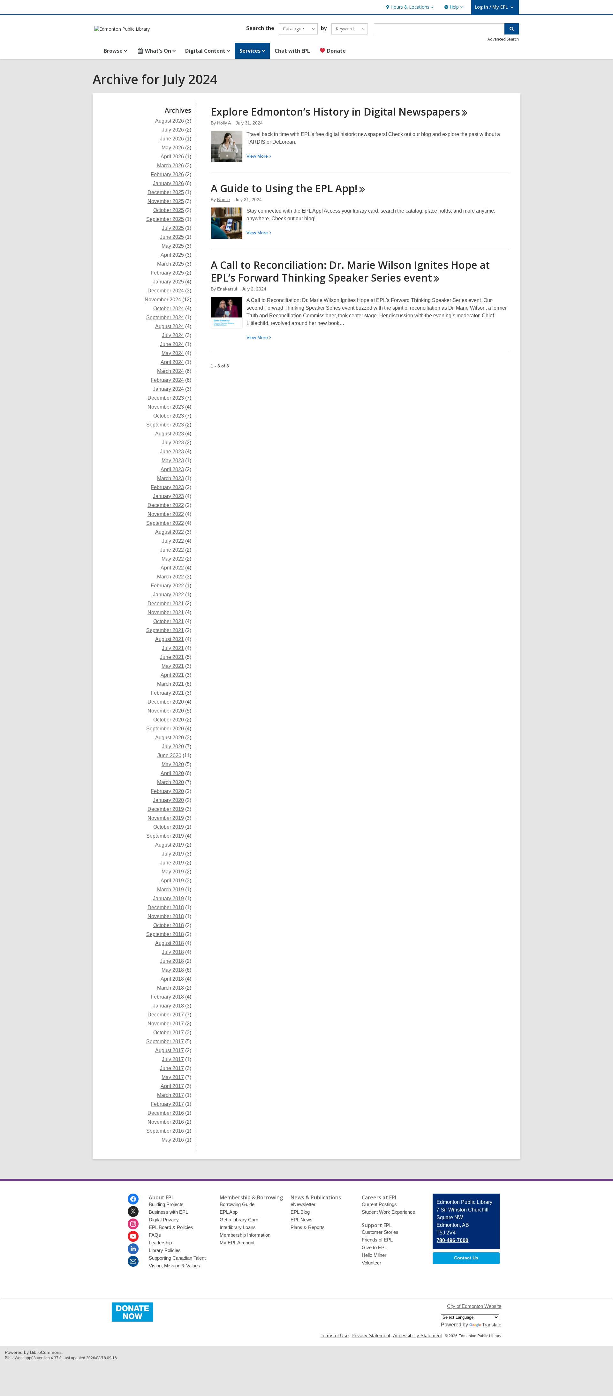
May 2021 (173, 666)
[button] (409, 7)
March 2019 (170, 889)
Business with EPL (168, 1212)
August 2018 (169, 943)
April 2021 (172, 675)
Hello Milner (374, 1255)
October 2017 (168, 1032)
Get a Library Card (239, 1219)
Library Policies (165, 1250)
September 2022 (165, 523)
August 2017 (169, 1050)
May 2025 (173, 246)
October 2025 (168, 210)
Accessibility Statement (417, 1335)
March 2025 (170, 264)
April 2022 (172, 567)
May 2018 (173, 970)
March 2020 (170, 782)
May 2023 (173, 460)
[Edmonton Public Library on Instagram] (133, 1224)
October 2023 (168, 416)
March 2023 (170, 478)
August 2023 (169, 433)
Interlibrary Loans (238, 1227)
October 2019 (168, 827)
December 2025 (166, 192)
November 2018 (166, 916)
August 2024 (169, 326)
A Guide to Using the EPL (284, 188)
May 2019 (173, 871)
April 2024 (172, 362)
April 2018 (172, 979)
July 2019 (173, 853)
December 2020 (166, 702)
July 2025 (173, 228)
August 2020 (169, 737)
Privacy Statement (371, 1335)
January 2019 (168, 898)
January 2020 (168, 800)
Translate (491, 1324)
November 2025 (166, 201)
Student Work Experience (388, 1212)
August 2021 (169, 639)
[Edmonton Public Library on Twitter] (133, 1211)
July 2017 (173, 1059)
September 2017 (165, 1041)
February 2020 (167, 791)
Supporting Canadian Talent (177, 1258)
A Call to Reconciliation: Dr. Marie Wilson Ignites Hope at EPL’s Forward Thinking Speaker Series (350, 271)
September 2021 (165, 630)
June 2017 (172, 1068)
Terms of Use (335, 1335)
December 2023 (166, 398)
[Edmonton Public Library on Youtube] (133, 1236)
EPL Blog (300, 1212)
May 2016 (173, 1140)
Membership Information (245, 1235)
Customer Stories (380, 1232)
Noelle (223, 199)
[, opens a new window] (132, 1320)
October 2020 (168, 719)
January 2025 (168, 281)
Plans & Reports (308, 1227)
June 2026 (172, 138)
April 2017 (172, 1086)
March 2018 (170, 988)
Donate (336, 50)
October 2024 (168, 308)
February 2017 (167, 1104)
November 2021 (166, 612)
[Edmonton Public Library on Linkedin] (133, 1248)
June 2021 (172, 657)
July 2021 (173, 648)
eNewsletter (303, 1204)
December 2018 (166, 907)
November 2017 (166, 1023)
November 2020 (166, 710)
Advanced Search (503, 39)
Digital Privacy (164, 1219)
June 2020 (169, 755)
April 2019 (172, 880)
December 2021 (166, 603)
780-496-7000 (452, 1240)
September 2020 (165, 728)
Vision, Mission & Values (174, 1265)
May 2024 (173, 353)
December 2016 (166, 1113)
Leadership (160, 1242)
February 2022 (167, 585)
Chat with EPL (292, 50)
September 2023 (165, 424)
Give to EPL (374, 1247)
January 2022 (168, 594)
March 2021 (170, 684)
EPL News (302, 1219)
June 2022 (172, 550)
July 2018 (173, 952)
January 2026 (168, 183)
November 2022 (166, 514)
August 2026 (169, 121)
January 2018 (168, 1005)
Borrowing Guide (237, 1204)
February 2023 (167, 487)
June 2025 (172, 237)
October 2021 (168, 621)
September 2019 (165, 836)
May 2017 (173, 1077)
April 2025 (172, 255)
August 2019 (169, 845)
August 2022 (169, 532)
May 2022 (173, 559)
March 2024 (170, 371)
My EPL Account (237, 1242)
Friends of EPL (377, 1239)
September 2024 (165, 317)
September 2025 (165, 219)
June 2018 (172, 961)
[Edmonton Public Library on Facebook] (133, 1199)
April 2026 (172, 156)
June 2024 (172, 344)
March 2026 (170, 165)
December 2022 (166, 505)
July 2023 (173, 442)
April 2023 (172, 469)
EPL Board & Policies (171, 1227)
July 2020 (173, 746)
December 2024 (166, 290)
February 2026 (167, 174)
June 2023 (172, 451)
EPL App (229, 1212)
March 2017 (170, 1095)
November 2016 (166, 1122)
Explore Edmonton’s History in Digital (335, 111)
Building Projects (166, 1204)
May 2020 (173, 764)
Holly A (224, 122)
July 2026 (173, 129)
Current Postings (379, 1204)
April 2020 (172, 773)
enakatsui (227, 288)
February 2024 (167, 380)
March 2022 (170, 576)
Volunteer (371, 1262)
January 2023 (168, 496)
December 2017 (166, 1014)
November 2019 (166, 818)
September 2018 (165, 934)
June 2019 (172, 862)
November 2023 (166, 407)
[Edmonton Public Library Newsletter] (133, 1261)
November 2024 (163, 299)
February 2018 (167, 997)
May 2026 (173, 147)
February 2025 (167, 272)
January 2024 (168, 389)
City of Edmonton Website (474, 1306)
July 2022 (173, 541)
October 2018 (168, 925)
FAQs (155, 1235)
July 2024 (173, 335)
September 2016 (165, 1131)
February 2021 (167, 693)
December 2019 (166, 809)
